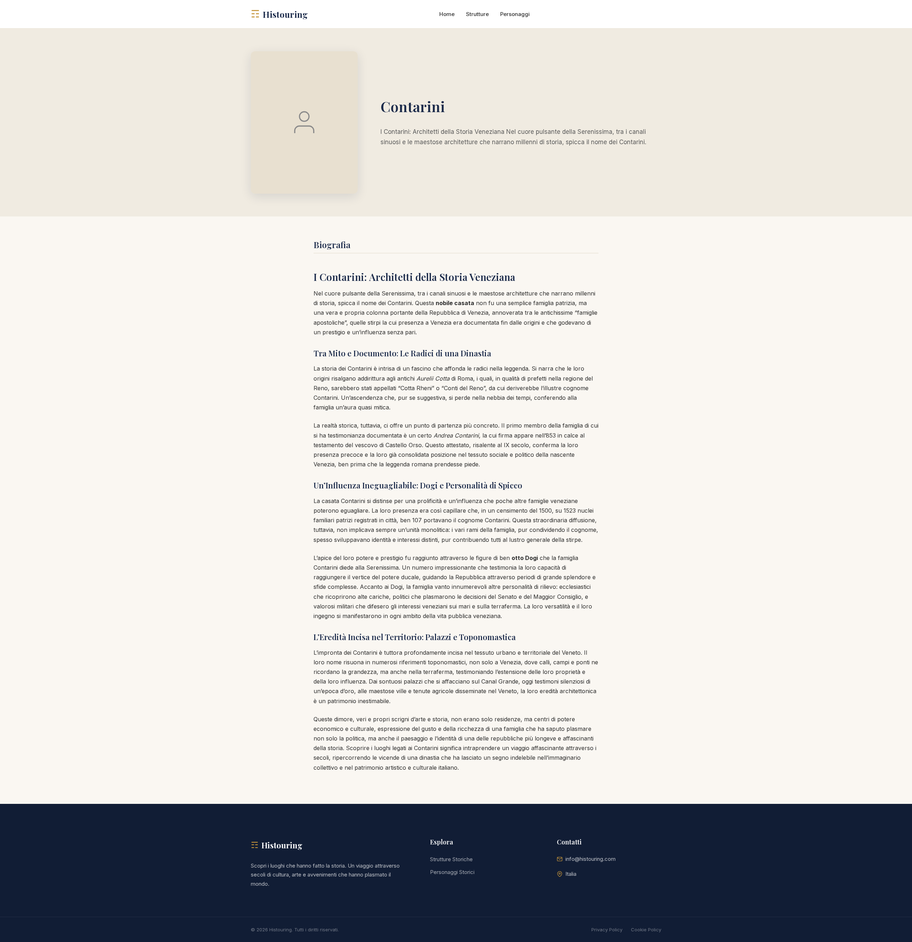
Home (447, 14)
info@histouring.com (590, 858)
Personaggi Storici (452, 872)
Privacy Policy (606, 929)
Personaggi (515, 14)
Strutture (477, 14)
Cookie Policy (646, 929)
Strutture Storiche (451, 859)
